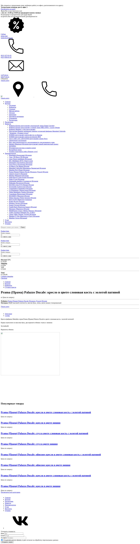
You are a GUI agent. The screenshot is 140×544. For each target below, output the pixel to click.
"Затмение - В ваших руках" (19, 133)
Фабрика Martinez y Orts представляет (22, 129)
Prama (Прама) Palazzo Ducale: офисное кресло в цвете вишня (35, 465)
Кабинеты (12, 107)
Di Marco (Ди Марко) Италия (19, 166)
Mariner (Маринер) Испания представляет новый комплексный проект (33, 144)
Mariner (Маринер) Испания (18, 175)
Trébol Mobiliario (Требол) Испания (21, 192)
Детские (12, 113)
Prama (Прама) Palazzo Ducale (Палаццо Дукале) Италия (28, 172)
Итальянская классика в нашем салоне (22, 148)
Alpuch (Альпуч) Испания (18, 174)
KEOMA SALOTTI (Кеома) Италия (21, 185)
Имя (2, 533)
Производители (10, 153)
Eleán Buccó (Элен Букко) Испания (21, 177)
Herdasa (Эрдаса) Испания (18, 203)
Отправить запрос (7, 542)
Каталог (8, 103)
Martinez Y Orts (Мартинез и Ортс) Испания (24, 216)
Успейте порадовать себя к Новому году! (23, 151)
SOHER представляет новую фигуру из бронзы (25, 135)
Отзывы (8, 224)
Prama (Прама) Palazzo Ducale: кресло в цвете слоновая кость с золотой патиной (46, 412)
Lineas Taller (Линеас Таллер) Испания (22, 214)
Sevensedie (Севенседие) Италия (20, 187)
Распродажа (13, 120)
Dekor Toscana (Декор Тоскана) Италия (22, 198)
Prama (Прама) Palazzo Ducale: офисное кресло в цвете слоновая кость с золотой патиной (51, 454)
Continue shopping (7, 276)
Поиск (23, 227)
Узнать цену (5, 80)
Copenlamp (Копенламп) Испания (20, 194)
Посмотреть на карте (8, 9)
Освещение (13, 118)
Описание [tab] (8, 314)
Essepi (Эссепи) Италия (17, 205)
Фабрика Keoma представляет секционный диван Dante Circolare (31, 126)
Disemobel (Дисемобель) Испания (20, 163)
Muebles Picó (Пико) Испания (19, 170)
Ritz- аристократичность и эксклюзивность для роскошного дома (32, 142)
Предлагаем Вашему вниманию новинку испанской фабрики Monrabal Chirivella (37, 131)
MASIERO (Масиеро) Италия (19, 196)
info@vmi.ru (5, 77)
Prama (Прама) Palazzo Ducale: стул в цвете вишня (29, 444)
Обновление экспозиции (17, 140)
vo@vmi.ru (4, 75)
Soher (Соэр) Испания (16, 179)
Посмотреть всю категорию (10, 492)
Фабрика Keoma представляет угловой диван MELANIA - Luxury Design (34, 127)
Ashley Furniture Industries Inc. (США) (22, 212)
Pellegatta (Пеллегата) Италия (19, 183)
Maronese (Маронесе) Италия (19, 209)
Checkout (4, 278)
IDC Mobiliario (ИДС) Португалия (21, 161)
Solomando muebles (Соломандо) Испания (23, 181)
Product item (5, 231)
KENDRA (12, 146)
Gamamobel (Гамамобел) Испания (20, 188)
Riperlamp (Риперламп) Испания (20, 155)
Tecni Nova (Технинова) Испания (20, 164)
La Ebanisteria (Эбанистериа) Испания (22, 190)
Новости (8, 124)
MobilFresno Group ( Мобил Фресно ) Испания (25, 211)
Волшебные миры (15, 150)
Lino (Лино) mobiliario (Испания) (20, 159)
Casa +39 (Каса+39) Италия (18, 157)
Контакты (8, 222)
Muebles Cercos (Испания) (18, 218)
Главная (7, 102)
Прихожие (12, 114)
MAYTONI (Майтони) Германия (20, 199)
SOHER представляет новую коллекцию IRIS (25, 137)
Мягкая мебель (14, 111)
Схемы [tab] (7, 316)
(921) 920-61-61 (6, 57)
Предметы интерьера (16, 116)
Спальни (12, 109)
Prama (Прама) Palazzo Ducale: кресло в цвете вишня (30, 422)
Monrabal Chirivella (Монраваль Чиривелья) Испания (27, 168)
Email (3, 536)
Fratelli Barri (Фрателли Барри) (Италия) (23, 207)
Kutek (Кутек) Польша (16, 201)
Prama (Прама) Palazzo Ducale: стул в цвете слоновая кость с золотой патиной (44, 433)
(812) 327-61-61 (6, 55)
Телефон (4, 538)
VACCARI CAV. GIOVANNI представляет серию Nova (28, 139)
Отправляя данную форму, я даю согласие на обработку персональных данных (30, 540)
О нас (7, 220)
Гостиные (12, 105)
